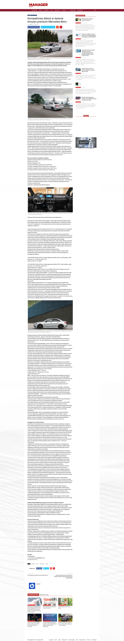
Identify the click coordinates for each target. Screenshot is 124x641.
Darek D (31, 24)
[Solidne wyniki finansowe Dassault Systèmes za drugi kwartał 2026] (78, 69)
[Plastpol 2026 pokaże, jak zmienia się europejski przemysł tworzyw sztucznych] (78, 98)
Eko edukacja (79, 10)
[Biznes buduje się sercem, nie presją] (65, 602)
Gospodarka (46, 10)
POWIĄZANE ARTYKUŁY (33, 594)
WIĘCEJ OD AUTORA (44, 594)
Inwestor (40, 10)
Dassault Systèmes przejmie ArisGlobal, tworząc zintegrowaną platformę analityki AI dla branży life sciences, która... (88, 52)
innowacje (33, 563)
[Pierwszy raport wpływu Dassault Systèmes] (78, 19)
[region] (86, 143)
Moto (52, 10)
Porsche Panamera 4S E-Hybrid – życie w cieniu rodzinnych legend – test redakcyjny (65, 624)
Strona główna (30, 13)
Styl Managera (73, 10)
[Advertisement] (86, 126)
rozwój (46, 563)
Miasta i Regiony (71, 639)
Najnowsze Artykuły (33, 15)
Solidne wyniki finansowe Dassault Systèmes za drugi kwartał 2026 (88, 70)
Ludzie (59, 639)
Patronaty (88, 639)
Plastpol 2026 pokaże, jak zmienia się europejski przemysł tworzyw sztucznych (89, 99)
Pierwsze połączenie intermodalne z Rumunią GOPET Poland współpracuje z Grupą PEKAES (63, 577)
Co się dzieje (64, 10)
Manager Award (82, 639)
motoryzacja (42, 563)
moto (37, 563)
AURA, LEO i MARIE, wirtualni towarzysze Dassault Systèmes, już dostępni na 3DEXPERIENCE (89, 35)
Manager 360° (57, 10)
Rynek (56, 639)
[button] (94, 10)
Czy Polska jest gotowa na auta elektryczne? (38, 575)
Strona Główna (34, 10)
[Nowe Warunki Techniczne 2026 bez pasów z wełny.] (50, 602)
